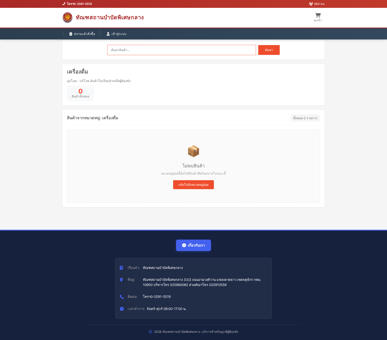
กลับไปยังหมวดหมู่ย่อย (193, 184)
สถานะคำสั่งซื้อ (84, 34)
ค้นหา (269, 50)
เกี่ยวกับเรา (196, 245)
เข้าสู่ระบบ (119, 34)
